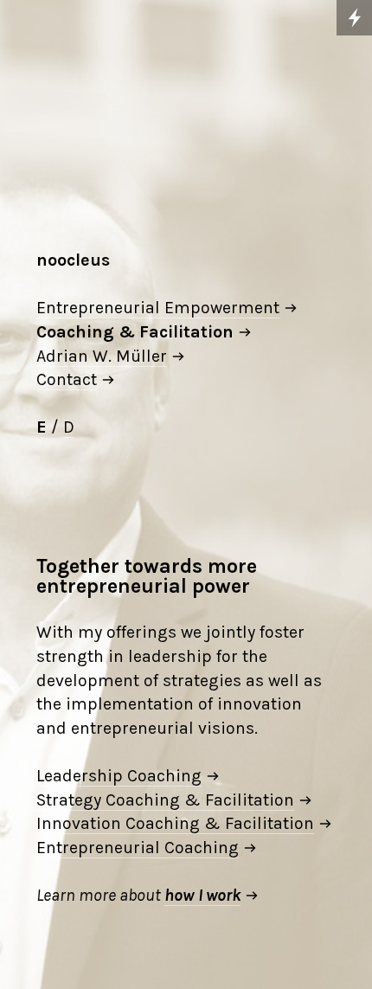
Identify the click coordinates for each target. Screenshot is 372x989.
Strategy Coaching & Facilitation (165, 800)
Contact (66, 379)
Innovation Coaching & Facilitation (175, 823)
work (223, 895)
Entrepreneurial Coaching (137, 847)
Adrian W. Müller (101, 356)
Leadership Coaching (119, 776)
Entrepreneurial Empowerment (157, 308)
